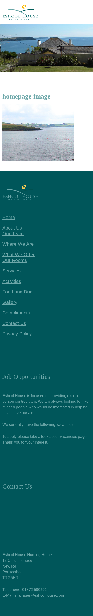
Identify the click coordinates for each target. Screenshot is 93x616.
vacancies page (73, 436)
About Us (12, 227)
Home (8, 217)
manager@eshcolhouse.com (39, 595)
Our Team (13, 233)
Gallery (9, 302)
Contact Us (14, 323)
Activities (11, 281)
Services (11, 270)
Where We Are (18, 244)
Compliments (16, 312)
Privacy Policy (17, 333)
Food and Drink (18, 291)
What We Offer (18, 254)
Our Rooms (14, 260)
